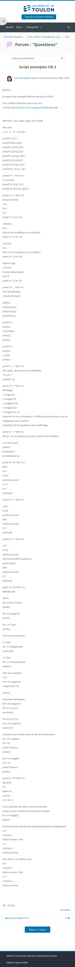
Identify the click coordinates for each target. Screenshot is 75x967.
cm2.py (11, 905)
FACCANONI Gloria (28, 78)
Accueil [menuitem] (9, 27)
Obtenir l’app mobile (17, 962)
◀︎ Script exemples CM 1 (17, 918)
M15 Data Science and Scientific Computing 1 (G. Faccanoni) (14, 36)
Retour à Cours (37, 929)
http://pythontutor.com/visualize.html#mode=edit (31, 107)
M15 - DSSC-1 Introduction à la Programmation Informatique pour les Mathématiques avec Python (45, 36)
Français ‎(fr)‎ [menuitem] (32, 27)
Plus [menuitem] (18, 27)
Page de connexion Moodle (39, 16)
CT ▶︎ (67, 918)
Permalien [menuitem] (65, 910)
